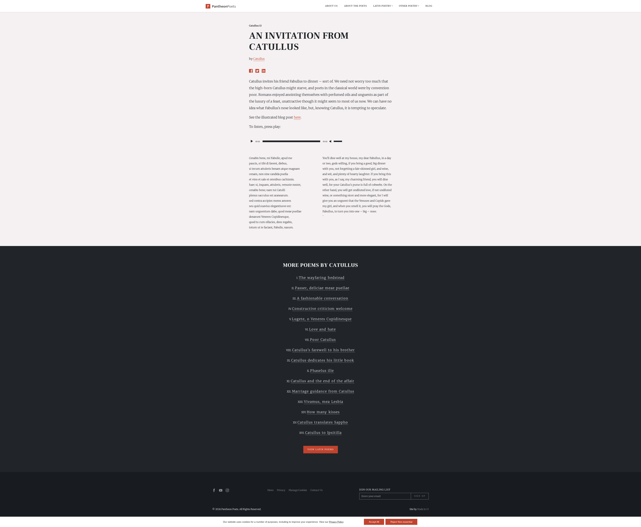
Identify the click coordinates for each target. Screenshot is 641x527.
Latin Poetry (382, 5)
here (297, 117)
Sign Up (419, 496)
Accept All (374, 521)
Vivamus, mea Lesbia (323, 402)
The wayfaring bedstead (321, 278)
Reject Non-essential (401, 521)
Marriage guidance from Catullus (323, 391)
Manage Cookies (298, 490)
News (270, 490)
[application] (296, 141)
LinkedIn (263, 71)
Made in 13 (423, 509)
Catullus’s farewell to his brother (323, 350)
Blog (428, 5)
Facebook (251, 71)
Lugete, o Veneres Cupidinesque (322, 319)
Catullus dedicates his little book (322, 360)
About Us (331, 5)
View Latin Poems (320, 449)
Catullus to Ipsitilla (323, 432)
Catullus (259, 59)
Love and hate (322, 329)
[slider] (338, 141)
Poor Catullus (323, 340)
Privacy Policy (336, 521)
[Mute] (331, 141)
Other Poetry (408, 5)
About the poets (355, 5)
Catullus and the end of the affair (322, 381)
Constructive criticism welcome (322, 308)
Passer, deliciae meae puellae (322, 288)
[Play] (251, 141)
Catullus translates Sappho (322, 422)
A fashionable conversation (322, 298)
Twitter (257, 71)
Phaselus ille (322, 370)
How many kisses (323, 412)
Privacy (281, 490)
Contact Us (316, 490)
